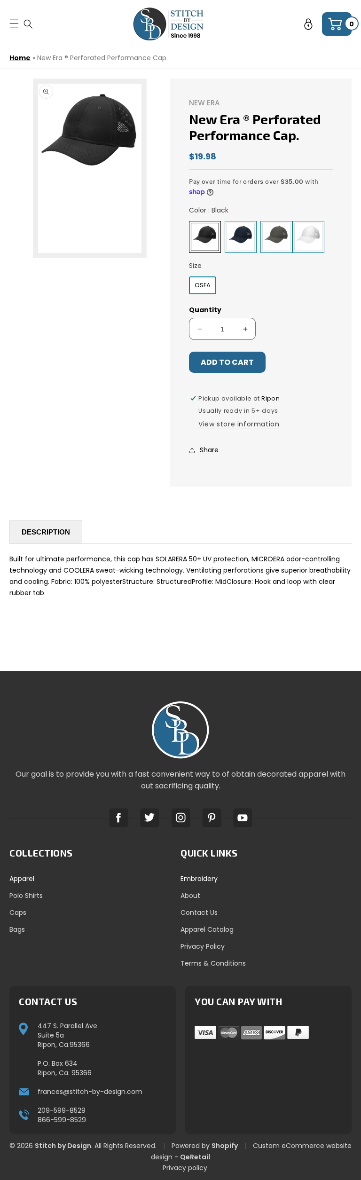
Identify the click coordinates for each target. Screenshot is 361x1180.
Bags (17, 929)
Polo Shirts (26, 895)
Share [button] (209, 450)
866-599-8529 (62, 1120)
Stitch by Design (63, 1145)
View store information (238, 424)
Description (46, 532)
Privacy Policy (202, 946)
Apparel (21, 878)
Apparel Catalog (207, 929)
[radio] (205, 237)
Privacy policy (185, 1167)
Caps (17, 912)
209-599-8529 (62, 1110)
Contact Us (199, 912)
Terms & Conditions (213, 963)
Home (20, 58)
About (190, 895)
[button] (28, 23)
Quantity (205, 310)
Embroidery (199, 878)
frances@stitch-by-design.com (90, 1091)
